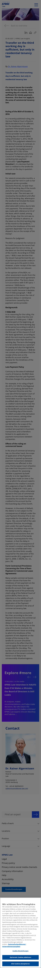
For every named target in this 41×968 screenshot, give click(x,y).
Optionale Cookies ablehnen (20, 957)
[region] (20, 933)
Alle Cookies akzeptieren (20, 964)
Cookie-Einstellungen (21, 951)
